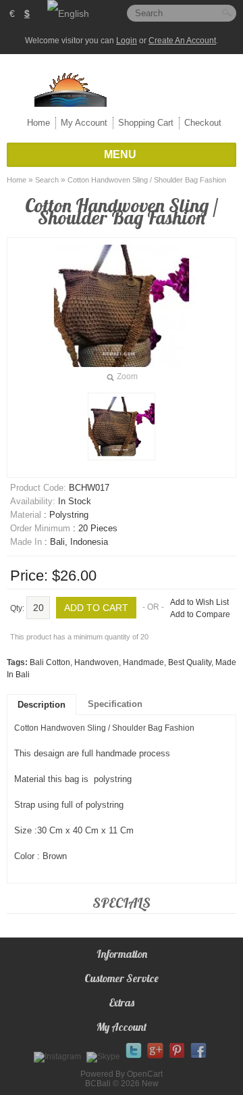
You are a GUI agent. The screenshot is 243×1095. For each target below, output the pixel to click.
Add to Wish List (199, 602)
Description (41, 705)
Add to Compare (200, 614)
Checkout (202, 123)
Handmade (143, 662)
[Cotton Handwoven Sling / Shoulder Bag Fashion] (121, 426)
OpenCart (145, 1074)
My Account (84, 123)
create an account (182, 40)
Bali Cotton (50, 662)
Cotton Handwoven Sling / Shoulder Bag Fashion (147, 180)
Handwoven (96, 662)
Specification (115, 704)
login (126, 40)
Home (38, 123)
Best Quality (189, 662)
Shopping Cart (145, 123)
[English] (68, 13)
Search (47, 180)
